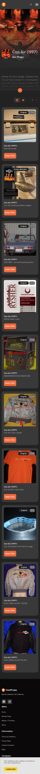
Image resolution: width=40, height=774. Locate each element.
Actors (4, 725)
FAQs (3, 750)
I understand (10, 769)
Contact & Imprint (8, 745)
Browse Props (6, 716)
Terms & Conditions (8, 737)
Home (4, 712)
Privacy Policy (6, 741)
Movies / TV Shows (8, 721)
